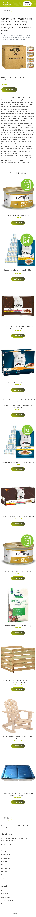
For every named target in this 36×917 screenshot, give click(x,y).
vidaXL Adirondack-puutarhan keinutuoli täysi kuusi (18, 738)
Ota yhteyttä (5, 894)
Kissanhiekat (5, 858)
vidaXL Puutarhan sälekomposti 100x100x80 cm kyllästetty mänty (18, 681)
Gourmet (21, 77)
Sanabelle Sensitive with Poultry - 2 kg (18, 626)
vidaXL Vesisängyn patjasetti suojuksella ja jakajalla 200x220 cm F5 (18, 794)
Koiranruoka (5, 875)
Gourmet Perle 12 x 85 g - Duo (18, 383)
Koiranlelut (4, 871)
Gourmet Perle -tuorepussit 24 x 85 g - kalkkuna (18, 462)
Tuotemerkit (13, 77)
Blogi (3, 890)
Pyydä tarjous (27, 3)
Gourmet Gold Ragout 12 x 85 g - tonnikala (18, 571)
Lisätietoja (9, 89)
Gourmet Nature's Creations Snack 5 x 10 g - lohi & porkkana (18, 406)
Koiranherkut (5, 868)
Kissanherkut (5, 855)
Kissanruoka (5, 865)
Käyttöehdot (5, 897)
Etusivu (3, 33)
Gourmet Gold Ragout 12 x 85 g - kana (18, 215)
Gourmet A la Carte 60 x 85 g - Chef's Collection (18, 517)
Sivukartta (4, 904)
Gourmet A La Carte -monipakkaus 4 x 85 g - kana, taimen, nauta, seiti (18, 327)
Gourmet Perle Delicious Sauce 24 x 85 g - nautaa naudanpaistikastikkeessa (18, 271)
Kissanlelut (4, 861)
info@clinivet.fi (6, 844)
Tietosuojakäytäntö (7, 900)
